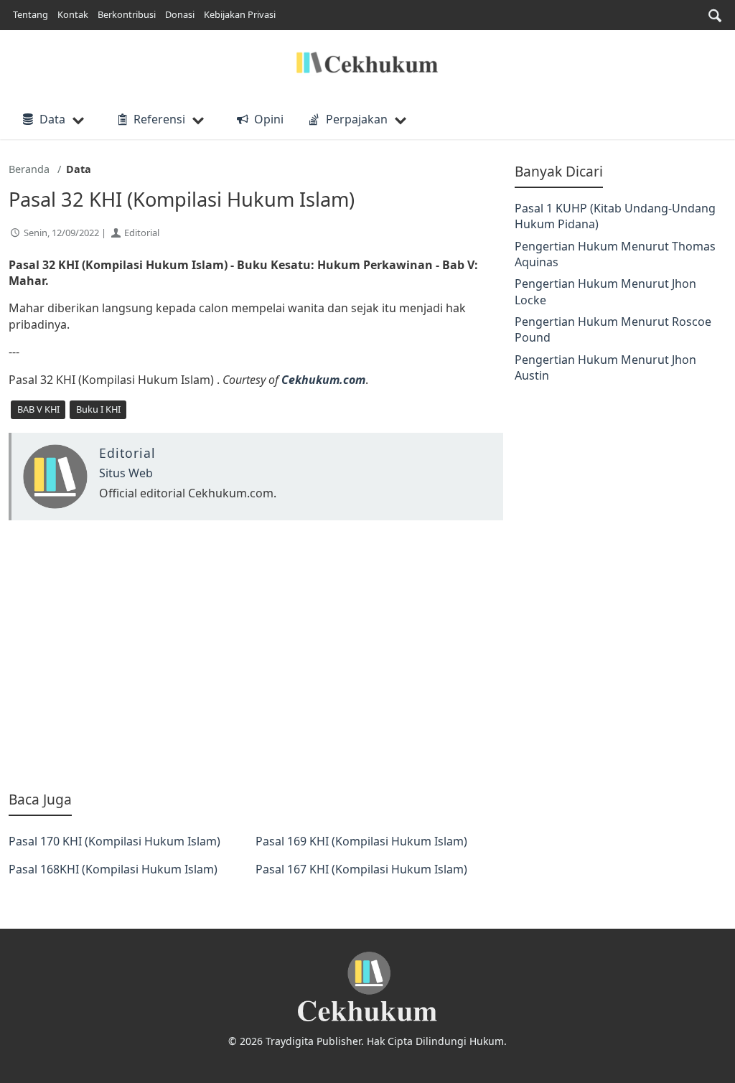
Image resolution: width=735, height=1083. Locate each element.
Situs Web (126, 473)
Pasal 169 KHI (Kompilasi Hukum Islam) (361, 841)
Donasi (180, 14)
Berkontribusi (127, 14)
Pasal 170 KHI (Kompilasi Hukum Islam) (114, 841)
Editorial (141, 232)
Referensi (159, 119)
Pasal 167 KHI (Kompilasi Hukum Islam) (361, 869)
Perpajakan (357, 119)
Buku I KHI (98, 409)
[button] (714, 15)
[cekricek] (367, 987)
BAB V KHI (38, 409)
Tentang (30, 14)
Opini (268, 119)
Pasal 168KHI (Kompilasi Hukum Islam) (113, 869)
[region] (256, 655)
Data (52, 119)
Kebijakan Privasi (240, 14)
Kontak (72, 14)
